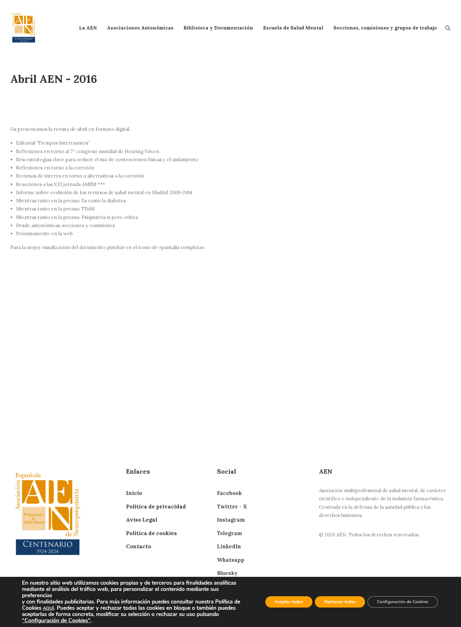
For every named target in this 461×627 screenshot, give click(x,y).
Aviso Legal (141, 519)
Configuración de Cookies (402, 602)
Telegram (229, 533)
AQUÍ (48, 608)
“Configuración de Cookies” (56, 620)
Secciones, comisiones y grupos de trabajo (385, 28)
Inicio (134, 493)
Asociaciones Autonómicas (140, 28)
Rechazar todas (340, 602)
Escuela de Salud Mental (293, 28)
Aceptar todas (289, 602)
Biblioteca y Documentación (218, 28)
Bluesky (227, 573)
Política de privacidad (156, 506)
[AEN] (23, 27)
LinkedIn (229, 546)
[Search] (448, 28)
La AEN (88, 28)
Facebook (229, 493)
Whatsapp (230, 559)
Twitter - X (232, 506)
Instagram (231, 519)
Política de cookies (151, 533)
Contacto (138, 546)
